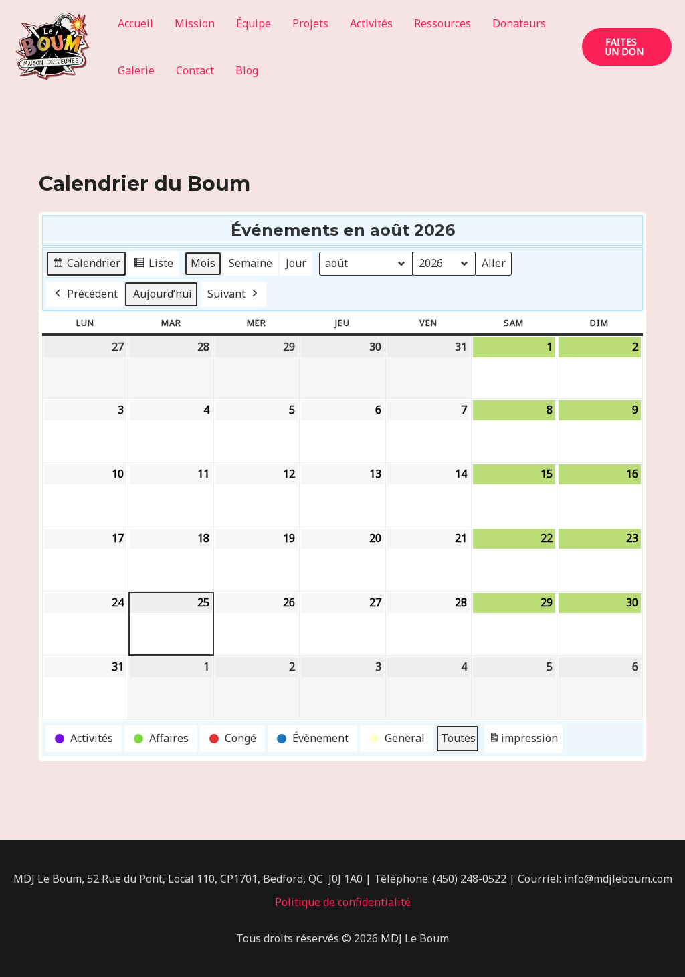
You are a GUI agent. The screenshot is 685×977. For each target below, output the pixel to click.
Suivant (226, 293)
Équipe (253, 23)
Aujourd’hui (162, 293)
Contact (195, 70)
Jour (296, 263)
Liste (153, 266)
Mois (203, 263)
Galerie (136, 70)
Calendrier (86, 266)
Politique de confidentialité (343, 902)
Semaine (250, 263)
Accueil (135, 23)
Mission (195, 23)
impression (523, 742)
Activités (371, 23)
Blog (246, 70)
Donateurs (519, 23)
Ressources (442, 23)
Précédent (92, 293)
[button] (627, 47)
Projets (310, 23)
